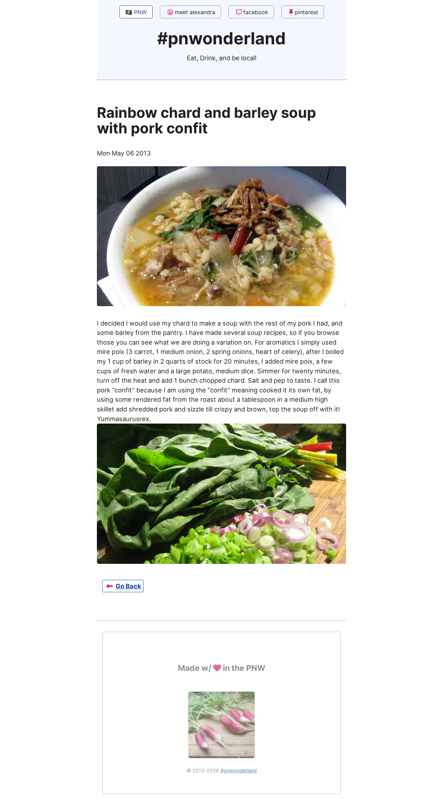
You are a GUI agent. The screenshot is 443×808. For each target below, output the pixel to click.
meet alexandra (195, 12)
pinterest (306, 12)
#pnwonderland (238, 770)
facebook (255, 12)
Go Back (128, 586)
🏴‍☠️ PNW (136, 12)
